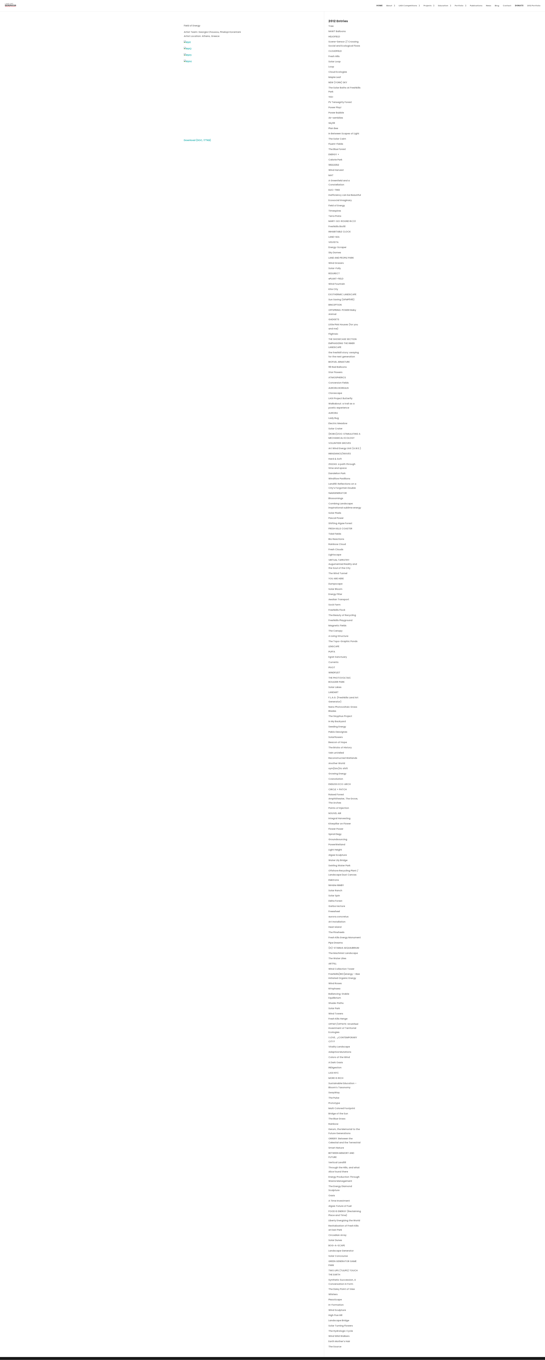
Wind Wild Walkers (339, 1336)
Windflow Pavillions (339, 478)
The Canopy (335, 630)
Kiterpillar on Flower (339, 823)
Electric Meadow (337, 423)
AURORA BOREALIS (338, 388)
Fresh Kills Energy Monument (344, 937)
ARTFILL (332, 963)
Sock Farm (334, 604)
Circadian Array (337, 1235)
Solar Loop (334, 61)
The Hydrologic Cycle (340, 1331)
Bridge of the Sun (338, 1113)
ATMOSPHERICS (337, 377)
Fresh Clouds (335, 549)
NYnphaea (334, 988)
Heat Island (334, 927)
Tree (331, 26)
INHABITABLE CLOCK (339, 231)
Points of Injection (338, 808)
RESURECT (334, 273)
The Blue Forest (337, 149)
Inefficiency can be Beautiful (344, 195)
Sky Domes (334, 252)
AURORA (333, 413)
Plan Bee (333, 128)
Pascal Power (336, 518)
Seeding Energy (337, 726)
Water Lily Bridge (337, 860)
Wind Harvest (336, 170)
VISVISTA (333, 242)
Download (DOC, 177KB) (197, 140)
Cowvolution (335, 779)
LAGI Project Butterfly (340, 398)
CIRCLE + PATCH (337, 789)
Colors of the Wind (339, 1057)
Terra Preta (334, 216)
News (488, 6)
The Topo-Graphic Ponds (343, 641)
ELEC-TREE (334, 190)
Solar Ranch (335, 890)
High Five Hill (335, 1315)
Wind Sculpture (337, 1310)
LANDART (333, 692)
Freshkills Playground (340, 620)
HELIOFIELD (334, 36)
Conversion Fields (338, 382)
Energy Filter (335, 594)
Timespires (334, 210)
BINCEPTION (335, 304)
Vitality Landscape (339, 1046)
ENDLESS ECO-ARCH (339, 784)
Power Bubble (336, 112)
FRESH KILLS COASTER (340, 528)
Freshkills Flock (336, 610)
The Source (334, 1346)
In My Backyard (337, 721)
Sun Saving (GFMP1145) (341, 299)
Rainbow (333, 1124)
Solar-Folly (334, 268)
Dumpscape (335, 583)
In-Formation (336, 1304)
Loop (331, 66)
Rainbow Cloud (337, 544)
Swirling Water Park (339, 865)
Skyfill (331, 123)
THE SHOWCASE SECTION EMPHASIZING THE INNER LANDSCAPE (342, 343)
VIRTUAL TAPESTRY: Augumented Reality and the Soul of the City (342, 564)
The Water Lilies (337, 958)
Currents (333, 662)
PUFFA (331, 651)
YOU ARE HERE (336, 578)
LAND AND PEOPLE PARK (341, 257)
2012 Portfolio (533, 6)
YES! (330, 97)
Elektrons (333, 880)
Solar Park (334, 1008)
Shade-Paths (336, 1003)
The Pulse (333, 1097)
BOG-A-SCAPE (336, 1245)
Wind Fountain (336, 284)
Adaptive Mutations (339, 1052)
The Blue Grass (336, 1118)
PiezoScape (335, 1299)
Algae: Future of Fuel (340, 1206)
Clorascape (335, 393)
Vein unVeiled (336, 752)
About (389, 6)
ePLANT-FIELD (335, 278)
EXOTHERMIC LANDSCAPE (342, 294)
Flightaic (333, 334)
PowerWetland (336, 844)
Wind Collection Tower (341, 969)
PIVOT (331, 667)
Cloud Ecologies (337, 72)
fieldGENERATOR (337, 493)
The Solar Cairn (337, 138)
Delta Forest (335, 901)
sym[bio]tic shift (338, 768)
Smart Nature (336, 1147)
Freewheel (334, 911)
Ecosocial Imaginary (340, 200)
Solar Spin (334, 895)
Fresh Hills (334, 56)
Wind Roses (335, 983)
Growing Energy (337, 773)
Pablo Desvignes (337, 732)
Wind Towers (335, 1013)
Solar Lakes (334, 687)
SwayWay (334, 1092)
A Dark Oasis (335, 1062)
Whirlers (333, 1294)
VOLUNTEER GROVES (339, 443)
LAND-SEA (333, 237)
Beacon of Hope (337, 742)
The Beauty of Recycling (342, 615)
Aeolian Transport (338, 599)
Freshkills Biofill (336, 226)
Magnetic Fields (337, 625)
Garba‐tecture (336, 906)
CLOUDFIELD (335, 51)
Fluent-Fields (335, 144)
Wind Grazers (336, 263)
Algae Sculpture (337, 855)
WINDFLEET (334, 672)
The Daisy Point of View (341, 1289)
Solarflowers (335, 737)
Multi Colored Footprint (341, 1108)
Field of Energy (336, 205)
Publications (476, 6)
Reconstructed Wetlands (342, 758)
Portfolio (459, 6)
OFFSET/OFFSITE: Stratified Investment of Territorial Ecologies (343, 1028)
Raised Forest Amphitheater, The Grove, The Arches (343, 798)
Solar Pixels (334, 513)
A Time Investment (339, 1200)
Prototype (334, 1103)
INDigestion (334, 1067)
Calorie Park (335, 159)
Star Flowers (335, 372)
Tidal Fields (334, 533)
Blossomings (335, 498)
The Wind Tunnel (337, 573)
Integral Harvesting (339, 818)
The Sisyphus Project (340, 716)
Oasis (331, 1195)
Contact (507, 6)
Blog (497, 6)
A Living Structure (338, 636)
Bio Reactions (336, 539)
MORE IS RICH (335, 1078)
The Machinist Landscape (343, 953)
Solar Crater (335, 428)
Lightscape (334, 554)
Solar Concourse (338, 1256)
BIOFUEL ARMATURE (339, 361)
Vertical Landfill (337, 1162)
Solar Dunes (335, 1240)
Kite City (333, 289)
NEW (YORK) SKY (337, 82)
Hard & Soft (335, 458)
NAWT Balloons (337, 31)
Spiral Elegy (334, 834)
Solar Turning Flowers (340, 1325)
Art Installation (336, 921)
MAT (330, 175)
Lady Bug (333, 418)
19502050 (333, 165)
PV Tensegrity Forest (340, 102)
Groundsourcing (337, 839)
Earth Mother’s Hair (339, 1341)
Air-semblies (335, 117)
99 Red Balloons (337, 367)
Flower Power (335, 829)
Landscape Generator (341, 1250)
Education (443, 6)
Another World (336, 763)
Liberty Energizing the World (344, 1220)
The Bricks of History (340, 747)
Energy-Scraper (337, 247)
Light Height (335, 849)
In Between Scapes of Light (343, 133)
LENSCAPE (333, 646)
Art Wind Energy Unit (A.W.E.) (344, 448)
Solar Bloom (335, 589)
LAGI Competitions (408, 6)
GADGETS (333, 319)
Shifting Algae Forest (340, 523)
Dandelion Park (337, 473)
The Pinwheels (336, 932)
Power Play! (334, 107)
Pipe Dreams (335, 942)
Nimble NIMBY (336, 885)
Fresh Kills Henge (337, 1018)
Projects (427, 6)
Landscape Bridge (338, 1320)
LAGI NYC (333, 1072)
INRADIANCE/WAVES (339, 453)
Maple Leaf (334, 77)
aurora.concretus (338, 916)
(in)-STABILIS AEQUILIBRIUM (343, 948)
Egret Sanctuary (337, 657)
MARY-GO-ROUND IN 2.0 (342, 221)
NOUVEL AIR (334, 813)
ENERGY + (333, 154)
